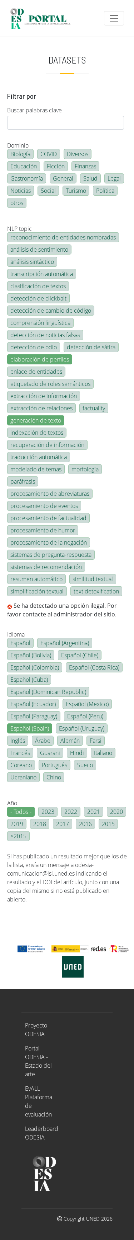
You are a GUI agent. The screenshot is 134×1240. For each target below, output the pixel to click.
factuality (94, 408)
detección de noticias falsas (45, 335)
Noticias (20, 191)
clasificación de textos (38, 286)
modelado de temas (35, 469)
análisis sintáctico (32, 262)
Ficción (56, 166)
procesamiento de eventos (44, 506)
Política (105, 191)
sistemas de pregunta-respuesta (50, 555)
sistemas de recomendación (46, 567)
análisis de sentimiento (39, 249)
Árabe (42, 741)
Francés (20, 753)
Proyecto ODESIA (36, 1029)
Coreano (21, 765)
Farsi (95, 741)
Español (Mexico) (87, 704)
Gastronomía (26, 178)
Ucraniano (23, 777)
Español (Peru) (85, 716)
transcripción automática (41, 274)
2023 (47, 812)
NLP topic (19, 229)
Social (48, 191)
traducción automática (38, 457)
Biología (20, 154)
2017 (62, 824)
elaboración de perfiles (39, 359)
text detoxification (96, 591)
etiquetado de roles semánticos (50, 384)
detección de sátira (91, 347)
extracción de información (43, 396)
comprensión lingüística (40, 323)
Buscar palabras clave (34, 110)
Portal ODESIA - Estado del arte (38, 1061)
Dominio (18, 145)
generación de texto (35, 420)
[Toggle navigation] (114, 18)
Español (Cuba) (29, 680)
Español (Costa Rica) (94, 667)
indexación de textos (36, 433)
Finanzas (85, 166)
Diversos (77, 154)
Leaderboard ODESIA (41, 1133)
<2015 (18, 836)
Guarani (50, 753)
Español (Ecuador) (33, 704)
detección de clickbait (38, 298)
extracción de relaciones (41, 408)
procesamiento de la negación (48, 542)
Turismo (76, 191)
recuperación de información (47, 445)
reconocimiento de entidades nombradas (63, 237)
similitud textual (93, 579)
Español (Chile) (79, 655)
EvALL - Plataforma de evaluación (38, 1101)
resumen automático (36, 579)
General (63, 178)
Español (20, 643)
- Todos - (20, 812)
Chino (53, 777)
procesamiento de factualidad (48, 518)
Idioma (16, 634)
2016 (85, 824)
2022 (70, 812)
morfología (85, 469)
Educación (23, 166)
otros (16, 203)
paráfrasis (22, 481)
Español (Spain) (29, 728)
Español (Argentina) (64, 643)
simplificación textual (37, 591)
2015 (108, 824)
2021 (93, 812)
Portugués (54, 765)
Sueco (85, 765)
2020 (116, 812)
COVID (48, 154)
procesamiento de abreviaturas (49, 494)
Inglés (17, 741)
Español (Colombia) (34, 667)
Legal (114, 178)
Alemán (70, 741)
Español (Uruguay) (81, 728)
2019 (16, 824)
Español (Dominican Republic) (48, 692)
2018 (39, 824)
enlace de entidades (36, 372)
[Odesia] (43, 18)
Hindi (77, 753)
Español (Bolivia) (30, 655)
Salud (90, 178)
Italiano (103, 753)
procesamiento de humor (42, 530)
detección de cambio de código (50, 310)
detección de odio (33, 347)
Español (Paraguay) (33, 716)
